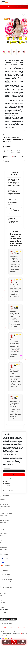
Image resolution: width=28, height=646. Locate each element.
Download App (3, 533)
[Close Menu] (1, 3)
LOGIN (14, 474)
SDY (1, 598)
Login (9, 643)
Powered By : (5, 157)
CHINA (1, 605)
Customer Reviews (4, 538)
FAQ (1, 545)
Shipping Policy (3, 515)
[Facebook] (1, 638)
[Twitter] (9, 638)
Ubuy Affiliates (3, 549)
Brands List (2, 535)
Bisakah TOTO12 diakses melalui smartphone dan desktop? (12, 202)
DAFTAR (14, 470)
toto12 (4, 134)
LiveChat (23, 643)
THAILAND (2, 591)
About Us (2, 499)
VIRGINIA (2, 607)
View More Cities (4, 609)
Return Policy (3, 540)
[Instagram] (3, 638)
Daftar (14, 643)
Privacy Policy (16, 633)
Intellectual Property (5, 506)
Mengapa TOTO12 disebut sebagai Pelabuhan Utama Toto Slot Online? (13, 220)
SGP (1, 595)
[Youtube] (6, 638)
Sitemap (2, 508)
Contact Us (3, 502)
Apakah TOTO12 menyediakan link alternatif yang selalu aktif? (14, 192)
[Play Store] (12, 619)
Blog (1, 542)
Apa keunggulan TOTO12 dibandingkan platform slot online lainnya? (14, 211)
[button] (23, 15)
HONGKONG (3, 593)
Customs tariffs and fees (6, 513)
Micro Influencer (4, 518)
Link (19, 643)
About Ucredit (3, 547)
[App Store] (4, 619)
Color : (6, 161)
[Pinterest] (12, 638)
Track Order (3, 511)
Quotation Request (4, 504)
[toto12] (7, 2)
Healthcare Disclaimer (5, 525)
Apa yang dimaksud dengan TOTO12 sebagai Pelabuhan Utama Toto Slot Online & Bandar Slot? (14, 182)
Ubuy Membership (4, 520)
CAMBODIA (2, 602)
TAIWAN (2, 600)
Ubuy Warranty (3, 522)
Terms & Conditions (6, 633)
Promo (4, 643)
